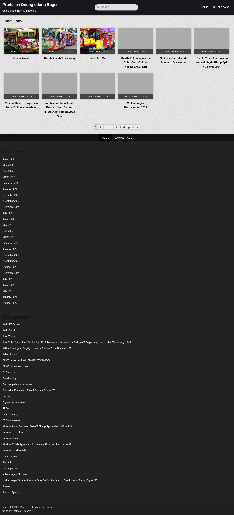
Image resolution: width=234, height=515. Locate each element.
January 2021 (10, 297)
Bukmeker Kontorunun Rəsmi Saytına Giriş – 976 (29, 390)
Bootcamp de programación (17, 384)
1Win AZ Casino (11, 324)
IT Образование (11, 420)
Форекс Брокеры (12, 492)
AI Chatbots (9, 372)
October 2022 (10, 267)
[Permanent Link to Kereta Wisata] (21, 41)
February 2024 (10, 183)
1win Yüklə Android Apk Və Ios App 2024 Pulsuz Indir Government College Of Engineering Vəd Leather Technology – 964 (67, 342)
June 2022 (8, 285)
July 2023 (8, 213)
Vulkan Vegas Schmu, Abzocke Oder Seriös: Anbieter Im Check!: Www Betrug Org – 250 (50, 480)
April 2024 (8, 171)
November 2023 (11, 201)
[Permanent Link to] (97, 86)
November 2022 (11, 261)
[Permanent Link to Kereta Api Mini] (97, 41)
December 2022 (11, 255)
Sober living (9, 462)
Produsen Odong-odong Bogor (30, 4)
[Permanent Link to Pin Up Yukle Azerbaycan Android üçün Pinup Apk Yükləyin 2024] (211, 41)
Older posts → (129, 127)
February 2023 (10, 243)
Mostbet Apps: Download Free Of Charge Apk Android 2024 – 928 (37, 426)
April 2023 (8, 231)
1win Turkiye (9, 336)
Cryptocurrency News (14, 402)
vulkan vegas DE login (15, 474)
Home (204, 7)
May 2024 (8, 165)
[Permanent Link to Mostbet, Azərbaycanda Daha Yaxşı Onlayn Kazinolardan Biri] (135, 41)
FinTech (7, 408)
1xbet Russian (10, 354)
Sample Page (220, 7)
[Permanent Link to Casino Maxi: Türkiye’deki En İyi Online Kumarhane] (21, 86)
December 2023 (11, 195)
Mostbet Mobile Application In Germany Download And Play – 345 (37, 444)
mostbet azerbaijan (13, 432)
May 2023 (8, 225)
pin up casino (10, 456)
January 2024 (10, 189)
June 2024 (8, 159)
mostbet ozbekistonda (14, 450)
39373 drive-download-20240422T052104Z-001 (27, 360)
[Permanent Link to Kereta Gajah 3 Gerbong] (59, 41)
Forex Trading (10, 414)
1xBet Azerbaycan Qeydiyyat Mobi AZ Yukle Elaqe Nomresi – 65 (37, 348)
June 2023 (8, 219)
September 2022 (11, 273)
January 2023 (10, 249)
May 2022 (8, 291)
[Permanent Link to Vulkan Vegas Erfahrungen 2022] (135, 86)
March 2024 (9, 177)
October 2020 (10, 303)
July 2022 (8, 279)
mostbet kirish (10, 438)
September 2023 (11, 207)
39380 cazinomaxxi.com (16, 366)
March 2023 (9, 237)
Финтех (7, 486)
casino (6, 396)
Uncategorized (10, 468)
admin (13, 51)
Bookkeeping (9, 378)
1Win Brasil (9, 330)
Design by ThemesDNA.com (16, 511)
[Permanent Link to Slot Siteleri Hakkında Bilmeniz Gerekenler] (173, 41)
